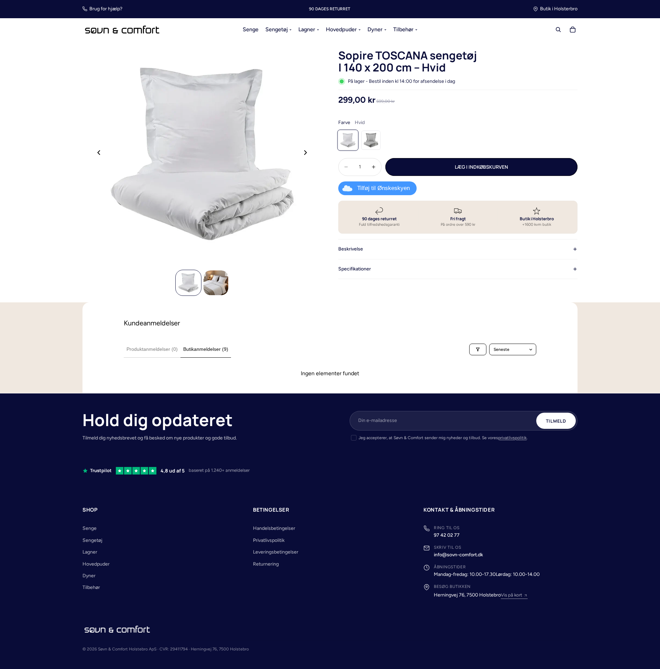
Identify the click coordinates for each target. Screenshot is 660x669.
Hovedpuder (96, 564)
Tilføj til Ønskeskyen (383, 188)
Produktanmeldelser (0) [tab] (152, 349)
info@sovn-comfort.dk (458, 555)
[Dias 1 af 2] (188, 282)
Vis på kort (511, 595)
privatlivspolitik (512, 437)
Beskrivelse (350, 249)
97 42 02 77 (447, 535)
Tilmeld (556, 421)
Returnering (266, 564)
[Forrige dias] (96, 153)
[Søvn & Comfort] (117, 629)
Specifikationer (354, 268)
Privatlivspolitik (269, 540)
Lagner (89, 552)
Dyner (89, 576)
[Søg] (558, 29)
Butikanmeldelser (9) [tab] (205, 349)
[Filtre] (477, 349)
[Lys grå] (371, 140)
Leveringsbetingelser (275, 552)
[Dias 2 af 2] (216, 282)
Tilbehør (91, 587)
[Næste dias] (307, 153)
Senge (89, 528)
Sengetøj (92, 540)
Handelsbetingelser (274, 528)
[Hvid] (348, 140)
